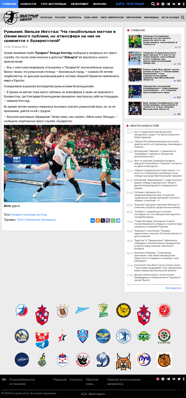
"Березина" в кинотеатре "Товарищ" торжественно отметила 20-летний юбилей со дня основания (158, 234)
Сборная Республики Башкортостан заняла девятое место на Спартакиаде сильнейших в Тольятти (158, 144)
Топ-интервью (53, 3)
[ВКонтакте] (92, 220)
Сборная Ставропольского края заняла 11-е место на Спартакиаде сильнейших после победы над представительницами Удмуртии (158, 173)
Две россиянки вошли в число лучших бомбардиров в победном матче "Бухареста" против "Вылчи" (157, 277)
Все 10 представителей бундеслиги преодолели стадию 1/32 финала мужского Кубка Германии (157, 135)
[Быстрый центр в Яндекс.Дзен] (162, 4)
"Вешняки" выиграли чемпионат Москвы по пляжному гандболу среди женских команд (157, 206)
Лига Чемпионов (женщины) (36, 219)
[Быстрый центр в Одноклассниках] (184, 4)
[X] (103, 220)
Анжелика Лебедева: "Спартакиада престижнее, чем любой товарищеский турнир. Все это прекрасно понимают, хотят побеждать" (156, 257)
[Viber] (108, 220)
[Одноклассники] (98, 220)
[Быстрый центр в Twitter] (179, 4)
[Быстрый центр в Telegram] (168, 4)
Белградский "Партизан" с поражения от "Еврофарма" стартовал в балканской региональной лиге (155, 154)
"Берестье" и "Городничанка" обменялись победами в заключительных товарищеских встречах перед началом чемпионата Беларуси (157, 244)
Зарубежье (151, 17)
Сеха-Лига (91, 17)
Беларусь (74, 17)
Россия (60, 17)
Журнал (99, 3)
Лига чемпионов (112, 17)
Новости (28, 3)
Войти (120, 4)
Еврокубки (133, 17)
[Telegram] (118, 220)
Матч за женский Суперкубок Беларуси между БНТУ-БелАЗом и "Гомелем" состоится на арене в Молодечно (158, 164)
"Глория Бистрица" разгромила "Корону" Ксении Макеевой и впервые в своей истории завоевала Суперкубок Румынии (158, 224)
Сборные (46, 17)
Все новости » (174, 288)
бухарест (17, 214)
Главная (9, 3)
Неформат (80, 3)
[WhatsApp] (113, 220)
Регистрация (135, 4)
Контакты (76, 379)
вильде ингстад (36, 214)
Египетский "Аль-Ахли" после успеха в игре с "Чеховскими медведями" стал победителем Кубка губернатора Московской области (158, 268)
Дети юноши (170, 17)
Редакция (60, 379)
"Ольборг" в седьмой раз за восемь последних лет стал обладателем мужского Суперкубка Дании (157, 214)
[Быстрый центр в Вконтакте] (173, 4)
